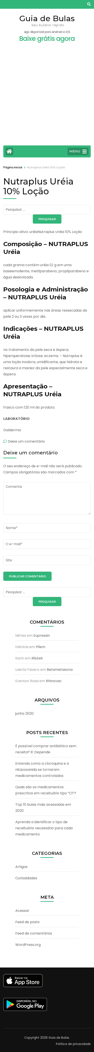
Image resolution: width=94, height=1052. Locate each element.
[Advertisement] (47, 96)
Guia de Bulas (47, 18)
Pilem (40, 646)
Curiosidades (26, 878)
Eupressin (41, 635)
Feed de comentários (33, 933)
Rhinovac (54, 680)
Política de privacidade (73, 1043)
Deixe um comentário (26, 441)
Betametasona (60, 669)
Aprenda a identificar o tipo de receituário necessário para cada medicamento (44, 828)
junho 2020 (24, 713)
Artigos (21, 866)
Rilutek (37, 658)
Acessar (22, 910)
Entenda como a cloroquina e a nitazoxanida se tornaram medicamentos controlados (42, 769)
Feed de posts (27, 921)
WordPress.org (28, 944)
